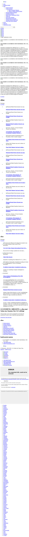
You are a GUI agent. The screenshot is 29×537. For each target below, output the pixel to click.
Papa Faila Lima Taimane (11, 21)
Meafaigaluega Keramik (11, 18)
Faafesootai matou (7, 24)
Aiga (4, 4)
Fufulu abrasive (9, 8)
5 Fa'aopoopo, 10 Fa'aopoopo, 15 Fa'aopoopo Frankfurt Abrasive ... (14, 132)
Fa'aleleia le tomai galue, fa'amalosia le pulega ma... (15, 267)
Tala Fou (5, 23)
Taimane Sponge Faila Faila (12, 19)
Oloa (4, 6)
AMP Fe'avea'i (8, 349)
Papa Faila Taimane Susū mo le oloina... (15, 147)
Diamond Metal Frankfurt (11, 12)
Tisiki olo (8, 16)
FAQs (4, 22)
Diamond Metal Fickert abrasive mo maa (15, 109)
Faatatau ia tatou (6, 5)
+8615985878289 (7, 342)
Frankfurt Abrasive (10, 13)
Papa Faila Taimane (10, 17)
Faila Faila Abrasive (7, 257)
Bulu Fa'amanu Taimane (14, 10)
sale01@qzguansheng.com (9, 343)
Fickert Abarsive (9, 7)
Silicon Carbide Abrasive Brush (15, 11)
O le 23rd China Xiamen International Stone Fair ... (15, 248)
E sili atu (2, 96)
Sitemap (2, 349)
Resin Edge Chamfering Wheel (12, 15)
